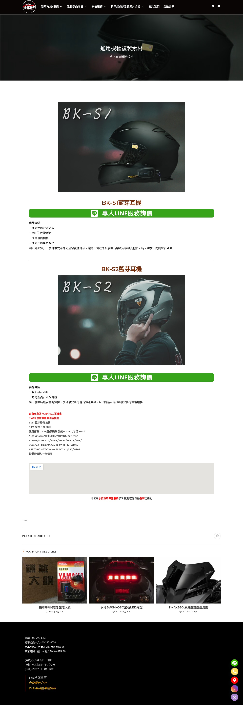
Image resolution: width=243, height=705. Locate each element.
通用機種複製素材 (124, 56)
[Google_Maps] (234, 680)
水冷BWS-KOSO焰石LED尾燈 (121, 607)
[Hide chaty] (234, 697)
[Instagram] (234, 688)
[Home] (111, 56)
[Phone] (234, 671)
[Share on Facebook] (217, 536)
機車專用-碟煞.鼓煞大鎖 (55, 607)
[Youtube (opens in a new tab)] (219, 6)
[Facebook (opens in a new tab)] (213, 6)
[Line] (234, 663)
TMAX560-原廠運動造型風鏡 (188, 607)
